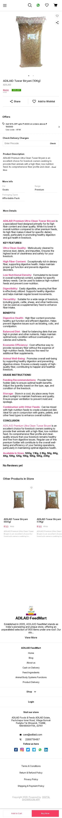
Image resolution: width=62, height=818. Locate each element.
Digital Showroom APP (36, 798)
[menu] (4, 5)
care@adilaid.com (32, 734)
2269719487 (32, 739)
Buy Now (45, 813)
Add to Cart (16, 813)
